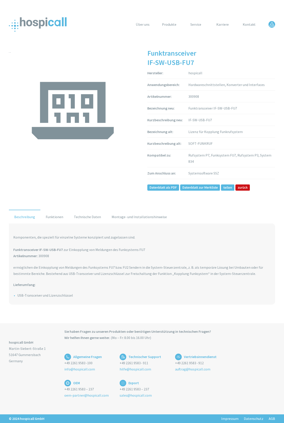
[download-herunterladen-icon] (271, 24)
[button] (179, 24)
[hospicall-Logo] (38, 24)
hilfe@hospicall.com (135, 369)
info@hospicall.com (79, 369)
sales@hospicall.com (136, 395)
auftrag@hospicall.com (192, 369)
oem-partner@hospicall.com (86, 395)
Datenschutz (253, 418)
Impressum (230, 418)
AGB (272, 418)
